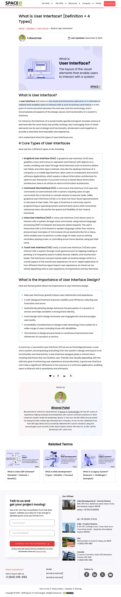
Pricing (98, 3)
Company (86, 3)
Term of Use (44, 589)
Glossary (31, 28)
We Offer (60, 3)
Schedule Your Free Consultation (31, 544)
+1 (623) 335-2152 (84, 543)
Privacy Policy (41, 551)
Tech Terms (43, 28)
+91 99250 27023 (88, 519)
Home (21, 28)
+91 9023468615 (91, 509)
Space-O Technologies (70, 412)
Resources (73, 3)
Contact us (110, 3)
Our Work (46, 3)
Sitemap (78, 589)
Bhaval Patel (35, 38)
